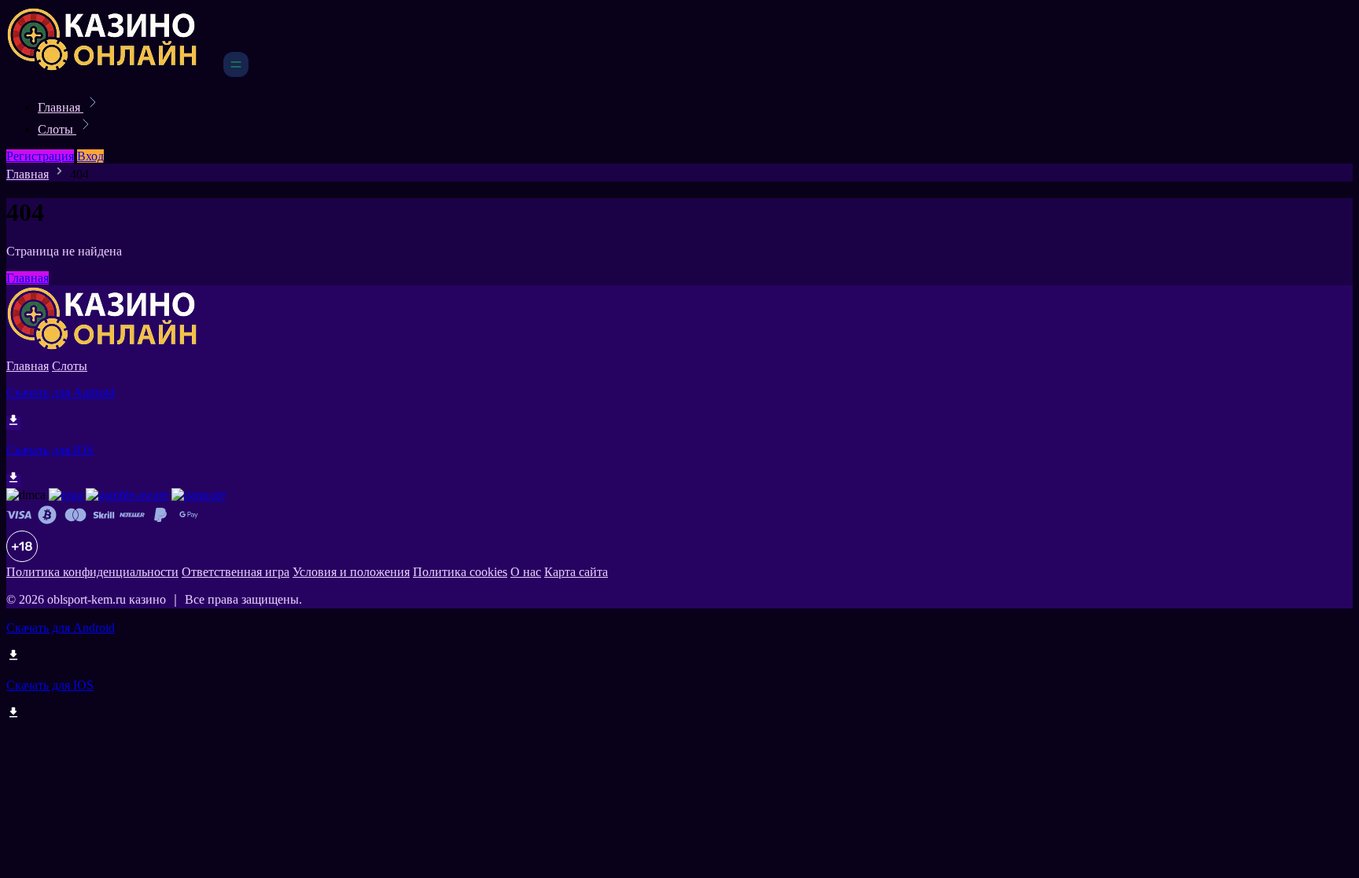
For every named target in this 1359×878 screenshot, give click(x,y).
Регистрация (40, 156)
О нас (525, 572)
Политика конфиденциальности (92, 572)
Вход (90, 156)
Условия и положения (351, 572)
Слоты (57, 129)
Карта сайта (576, 572)
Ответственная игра (235, 572)
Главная (60, 107)
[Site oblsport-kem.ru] (113, 72)
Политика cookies (460, 572)
